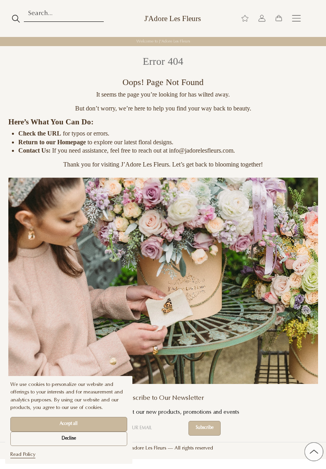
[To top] (313, 451)
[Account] (262, 18)
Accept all (69, 424)
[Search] (16, 18)
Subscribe (204, 428)
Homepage (71, 142)
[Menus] (296, 18)
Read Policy (22, 454)
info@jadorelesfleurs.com (201, 150)
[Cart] (278, 18)
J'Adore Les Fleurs (172, 18)
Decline (69, 438)
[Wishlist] (244, 18)
